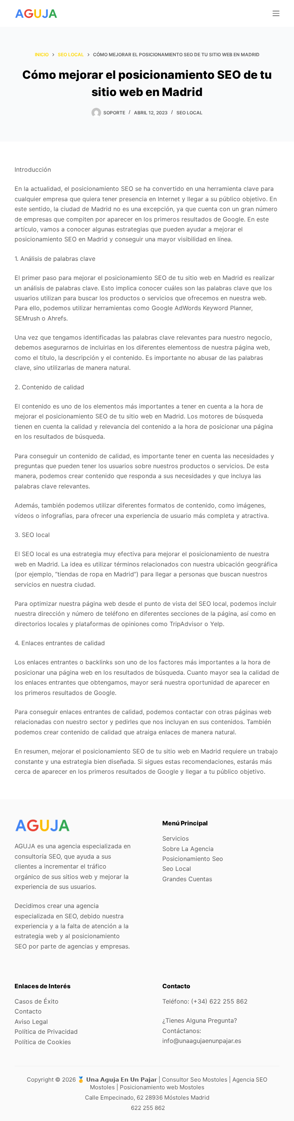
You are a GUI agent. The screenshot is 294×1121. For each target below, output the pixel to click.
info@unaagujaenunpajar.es (201, 1041)
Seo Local (189, 113)
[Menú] (276, 13)
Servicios (175, 838)
